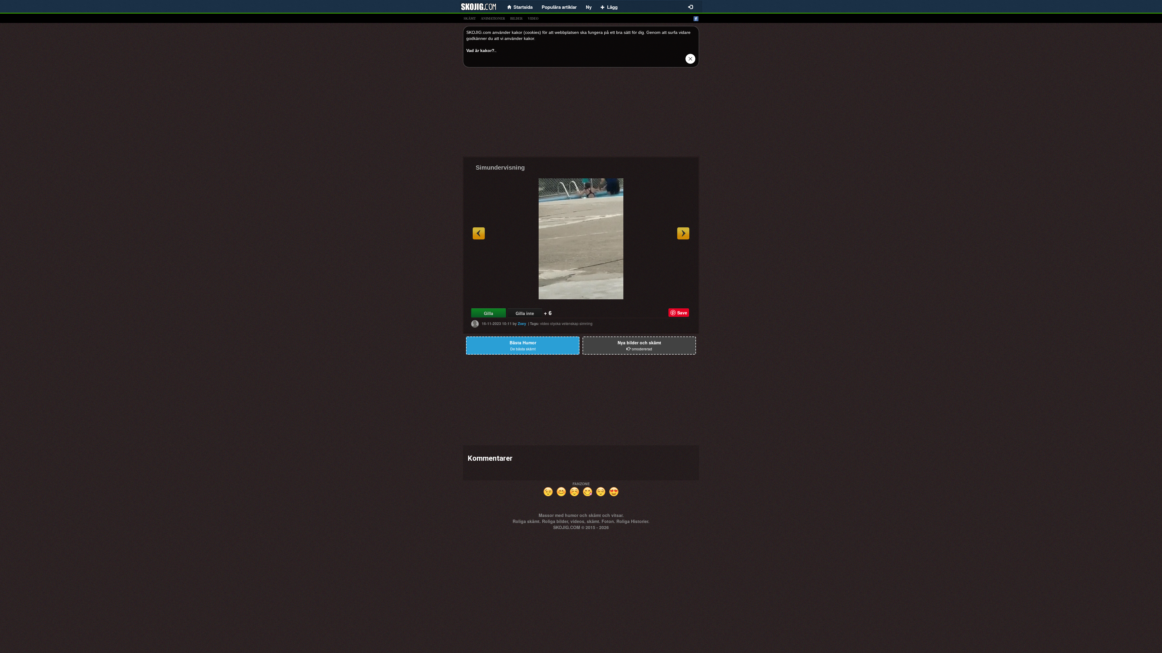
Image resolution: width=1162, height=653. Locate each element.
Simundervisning (500, 167)
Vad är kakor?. (481, 50)
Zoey (522, 323)
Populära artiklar (559, 7)
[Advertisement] (581, 114)
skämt (470, 18)
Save (682, 313)
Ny (589, 7)
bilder (516, 18)
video (533, 18)
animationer (493, 18)
